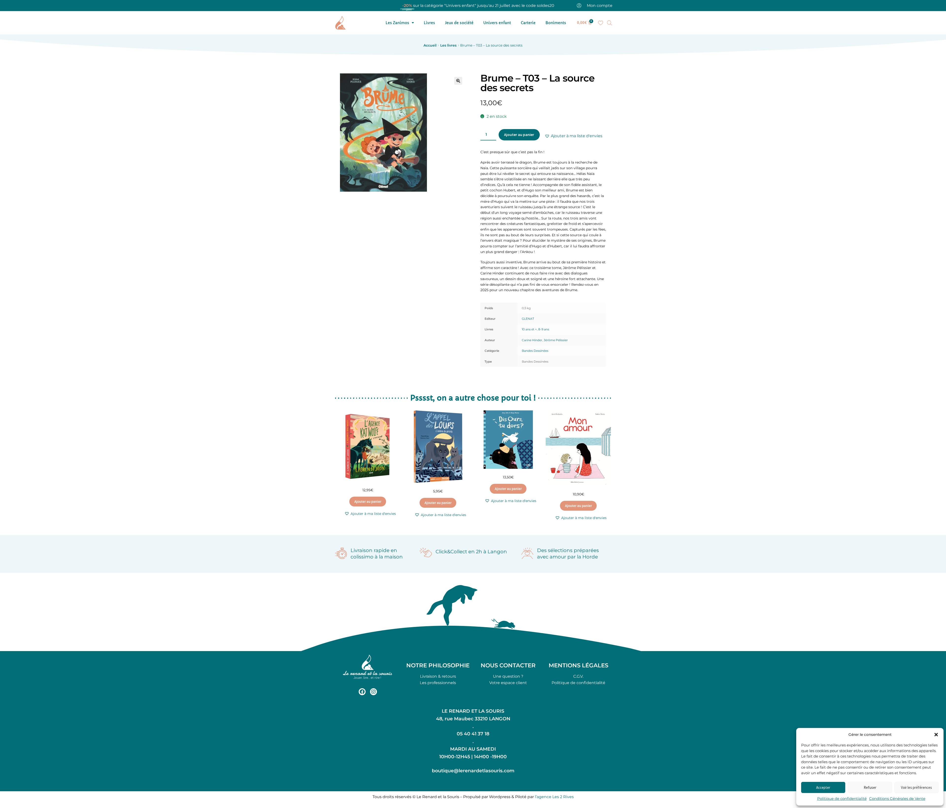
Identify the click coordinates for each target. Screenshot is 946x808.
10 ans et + (529, 329)
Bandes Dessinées (535, 351)
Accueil (430, 45)
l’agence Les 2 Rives (554, 796)
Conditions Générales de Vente (897, 798)
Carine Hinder (532, 340)
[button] (936, 734)
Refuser (870, 787)
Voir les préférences (916, 787)
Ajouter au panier (519, 134)
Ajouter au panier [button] (367, 502)
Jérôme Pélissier (556, 340)
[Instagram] (373, 691)
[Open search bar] (609, 22)
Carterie (528, 22)
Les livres (448, 45)
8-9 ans (543, 329)
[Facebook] (362, 691)
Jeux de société (459, 22)
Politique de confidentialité (842, 798)
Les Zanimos (397, 22)
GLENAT (528, 318)
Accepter (823, 787)
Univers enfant (497, 22)
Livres (429, 22)
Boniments (555, 22)
